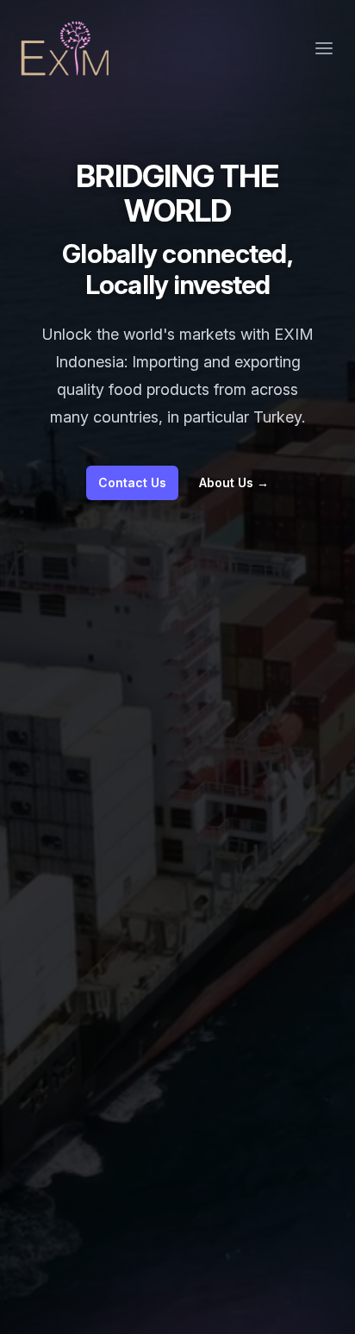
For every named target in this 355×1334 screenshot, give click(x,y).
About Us (234, 482)
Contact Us (132, 482)
